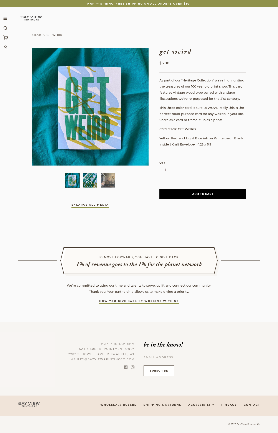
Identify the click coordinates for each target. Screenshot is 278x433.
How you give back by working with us (139, 301)
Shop (36, 35)
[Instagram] (132, 368)
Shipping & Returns (162, 404)
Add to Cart (203, 194)
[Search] (5, 28)
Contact (252, 404)
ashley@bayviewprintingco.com (102, 359)
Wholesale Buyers (118, 404)
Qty (162, 163)
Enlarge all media (90, 204)
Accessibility (201, 404)
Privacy (229, 404)
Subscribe (159, 370)
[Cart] (5, 37)
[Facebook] (125, 368)
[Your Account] (5, 47)
